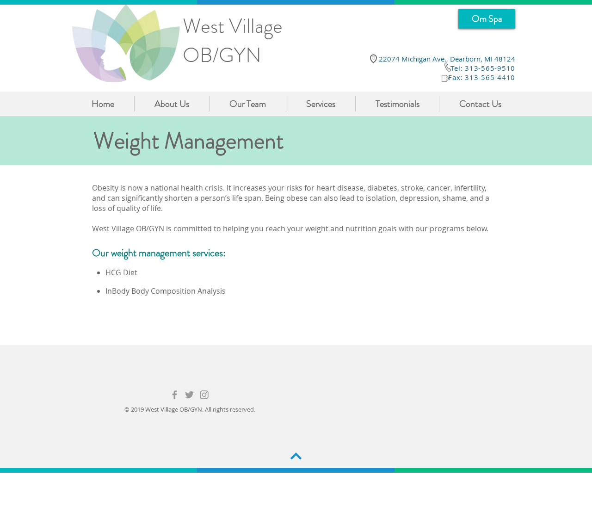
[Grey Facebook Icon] (174, 395)
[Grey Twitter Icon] (189, 395)
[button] (320, 103)
